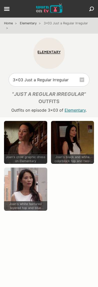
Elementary (28, 23)
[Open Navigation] (7, 9)
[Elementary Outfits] (49, 53)
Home (8, 23)
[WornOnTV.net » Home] (49, 8)
